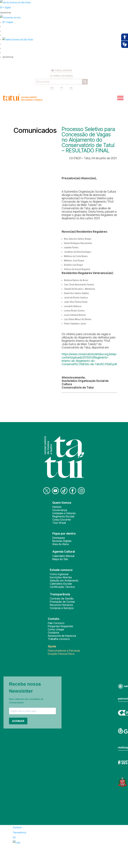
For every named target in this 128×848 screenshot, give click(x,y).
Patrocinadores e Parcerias (64, 650)
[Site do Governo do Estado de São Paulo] (15, 2)
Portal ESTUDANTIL (63, 75)
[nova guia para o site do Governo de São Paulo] (10, 17)
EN (52, 87)
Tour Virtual (59, 522)
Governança (59, 510)
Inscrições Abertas (61, 577)
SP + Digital (5, 7)
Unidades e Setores (64, 513)
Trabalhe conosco (59, 639)
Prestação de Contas (62, 601)
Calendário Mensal (63, 556)
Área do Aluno (60, 544)
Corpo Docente (61, 519)
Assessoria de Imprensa (62, 635)
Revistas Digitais (62, 541)
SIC (14, 837)
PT (61, 87)
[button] (17, 39)
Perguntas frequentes (60, 626)
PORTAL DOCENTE (63, 70)
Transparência (19, 832)
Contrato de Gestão (62, 598)
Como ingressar (59, 574)
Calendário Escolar (61, 583)
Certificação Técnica (62, 586)
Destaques (58, 537)
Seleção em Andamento (64, 580)
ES (71, 87)
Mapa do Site (60, 559)
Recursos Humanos (61, 605)
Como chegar (56, 629)
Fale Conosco (56, 623)
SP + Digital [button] (7, 22)
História (56, 507)
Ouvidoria (53, 632)
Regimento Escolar (63, 516)
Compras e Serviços (62, 608)
